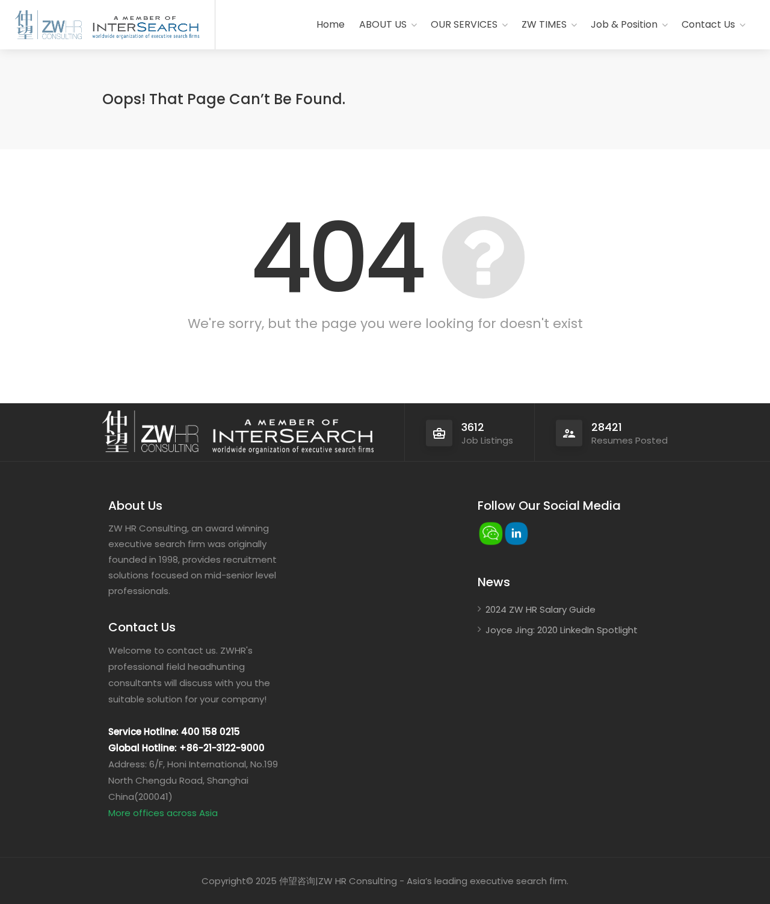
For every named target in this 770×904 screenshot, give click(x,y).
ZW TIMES (544, 24)
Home (330, 24)
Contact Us (708, 24)
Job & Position (624, 24)
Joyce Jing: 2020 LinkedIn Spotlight (561, 630)
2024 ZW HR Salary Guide (540, 609)
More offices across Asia (163, 812)
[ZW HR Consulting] (48, 26)
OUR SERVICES (464, 24)
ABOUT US (383, 24)
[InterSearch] (144, 26)
